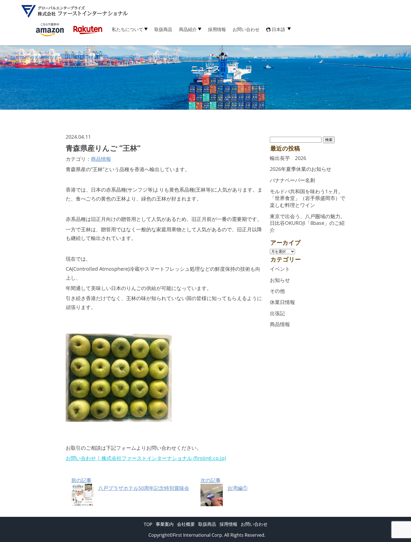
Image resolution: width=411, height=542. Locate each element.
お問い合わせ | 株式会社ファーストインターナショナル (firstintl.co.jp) (146, 458)
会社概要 (186, 524)
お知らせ (280, 280)
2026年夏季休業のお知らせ (300, 169)
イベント (280, 268)
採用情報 (217, 29)
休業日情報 (282, 302)
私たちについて (127, 29)
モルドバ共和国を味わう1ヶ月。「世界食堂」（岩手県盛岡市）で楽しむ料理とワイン (307, 198)
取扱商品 (163, 29)
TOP (148, 524)
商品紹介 (188, 29)
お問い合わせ (246, 29)
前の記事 (130, 484)
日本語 (278, 29)
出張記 (277, 313)
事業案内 (165, 524)
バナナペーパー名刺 (292, 180)
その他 (277, 291)
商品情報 (101, 158)
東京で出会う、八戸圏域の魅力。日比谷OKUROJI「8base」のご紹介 (307, 223)
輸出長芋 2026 (288, 158)
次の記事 (223, 484)
